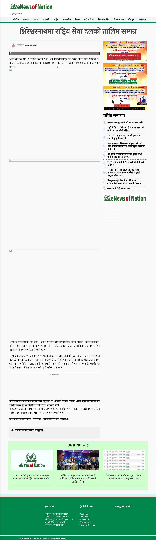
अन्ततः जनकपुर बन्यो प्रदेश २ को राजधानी (125, 122)
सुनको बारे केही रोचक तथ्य (118, 188)
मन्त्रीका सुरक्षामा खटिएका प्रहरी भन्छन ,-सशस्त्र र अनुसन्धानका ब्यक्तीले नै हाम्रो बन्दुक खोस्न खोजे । (125, 173)
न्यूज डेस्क (20, 45)
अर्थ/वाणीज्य (89, 19)
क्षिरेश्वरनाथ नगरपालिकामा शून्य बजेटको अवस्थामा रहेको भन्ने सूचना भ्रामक (124, 477)
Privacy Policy (85, 522)
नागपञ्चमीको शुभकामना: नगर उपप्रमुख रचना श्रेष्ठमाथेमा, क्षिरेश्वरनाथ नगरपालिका (32, 477)
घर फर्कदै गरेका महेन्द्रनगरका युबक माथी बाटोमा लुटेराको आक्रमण (125, 155)
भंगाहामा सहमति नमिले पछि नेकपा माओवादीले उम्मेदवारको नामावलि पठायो (124, 182)
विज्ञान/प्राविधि (103, 19)
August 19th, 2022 (31, 45)
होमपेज (16, 19)
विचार (77, 19)
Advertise (84, 519)
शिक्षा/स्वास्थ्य (119, 19)
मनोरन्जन (142, 19)
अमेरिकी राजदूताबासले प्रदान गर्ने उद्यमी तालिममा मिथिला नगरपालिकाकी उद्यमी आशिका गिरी (78, 478)
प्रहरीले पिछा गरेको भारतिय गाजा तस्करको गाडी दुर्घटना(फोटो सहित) (125, 129)
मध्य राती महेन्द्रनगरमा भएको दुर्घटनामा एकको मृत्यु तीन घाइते (123, 137)
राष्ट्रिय (56, 19)
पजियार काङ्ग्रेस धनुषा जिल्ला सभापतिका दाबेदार (125, 163)
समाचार (26, 19)
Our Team (84, 516)
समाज (36, 19)
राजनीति (46, 19)
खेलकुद (131, 19)
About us (84, 514)
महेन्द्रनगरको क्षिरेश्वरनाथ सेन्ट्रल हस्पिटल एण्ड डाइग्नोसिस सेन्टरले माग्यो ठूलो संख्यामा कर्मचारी (126, 146)
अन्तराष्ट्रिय (67, 19)
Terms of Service (87, 525)
